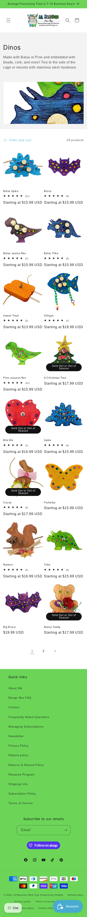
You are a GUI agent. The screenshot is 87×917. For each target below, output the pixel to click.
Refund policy (18, 755)
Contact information (49, 908)
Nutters (8, 564)
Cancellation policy (23, 908)
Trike (47, 564)
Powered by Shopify (52, 895)
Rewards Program (21, 774)
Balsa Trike (51, 253)
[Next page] (55, 651)
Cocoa (7, 502)
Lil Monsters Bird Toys (26, 895)
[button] (8, 20)
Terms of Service (20, 803)
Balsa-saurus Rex (14, 253)
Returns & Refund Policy (26, 765)
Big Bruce (9, 627)
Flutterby (50, 502)
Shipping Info (18, 784)
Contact (14, 707)
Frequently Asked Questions (28, 717)
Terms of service (45, 901)
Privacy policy (23, 901)
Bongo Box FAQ (19, 697)
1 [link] (32, 651)
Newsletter (16, 736)
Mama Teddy (52, 627)
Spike (47, 440)
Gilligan (49, 315)
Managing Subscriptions (25, 726)
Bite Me (8, 440)
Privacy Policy (18, 745)
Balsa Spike (11, 191)
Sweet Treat (11, 315)
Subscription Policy (22, 793)
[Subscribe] (65, 830)
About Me (15, 688)
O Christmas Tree (55, 377)
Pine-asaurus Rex (14, 377)
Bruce (48, 191)
